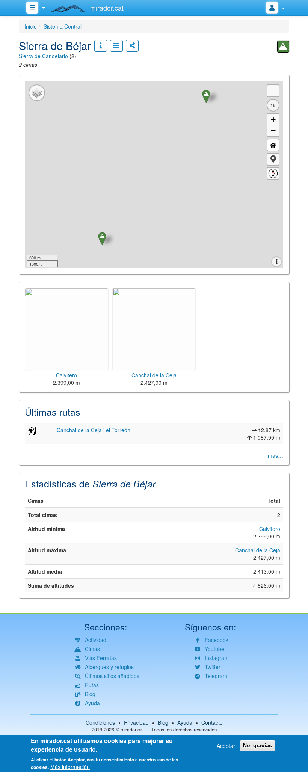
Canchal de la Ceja (257, 550)
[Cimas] (283, 47)
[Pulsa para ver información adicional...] (100, 46)
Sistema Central (63, 26)
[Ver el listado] (116, 46)
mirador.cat (132, 729)
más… (275, 455)
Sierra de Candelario (43, 56)
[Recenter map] (273, 145)
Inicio (30, 26)
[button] (273, 159)
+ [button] (273, 119)
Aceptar (226, 745)
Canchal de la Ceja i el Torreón (93, 430)
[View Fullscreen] (273, 90)
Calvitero (269, 528)
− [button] (273, 130)
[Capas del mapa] (37, 92)
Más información (70, 766)
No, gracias (257, 745)
